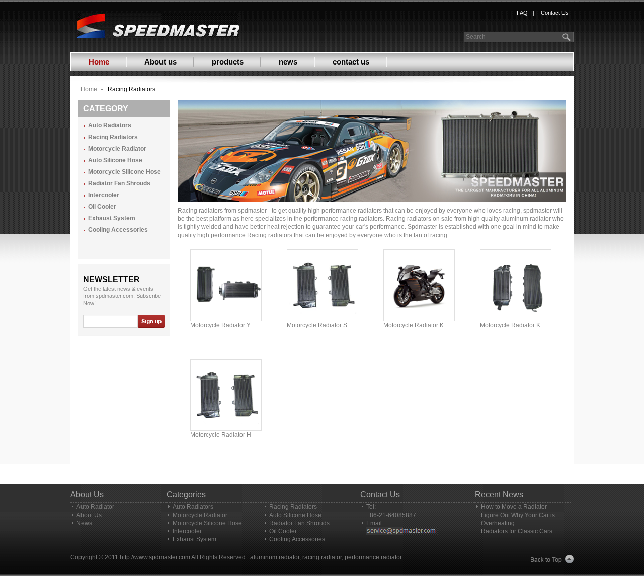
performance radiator (373, 557)
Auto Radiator (95, 506)
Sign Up (150, 321)
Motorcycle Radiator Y (220, 325)
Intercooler (103, 195)
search (567, 37)
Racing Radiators (113, 137)
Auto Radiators (109, 125)
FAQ (522, 13)
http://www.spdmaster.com (155, 557)
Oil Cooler (102, 207)
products (228, 61)
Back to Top (552, 559)
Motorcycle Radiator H (220, 434)
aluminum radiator (274, 557)
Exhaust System (111, 218)
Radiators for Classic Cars (516, 531)
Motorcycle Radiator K (413, 325)
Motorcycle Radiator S (317, 325)
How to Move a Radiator (514, 506)
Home (99, 61)
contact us (351, 61)
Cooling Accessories (118, 230)
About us (160, 61)
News (84, 523)
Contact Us (555, 13)
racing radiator (322, 557)
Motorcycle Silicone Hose (124, 172)
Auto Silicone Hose (115, 160)
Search (476, 36)
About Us (89, 515)
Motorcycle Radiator (117, 149)
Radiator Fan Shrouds (119, 183)
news (288, 61)
